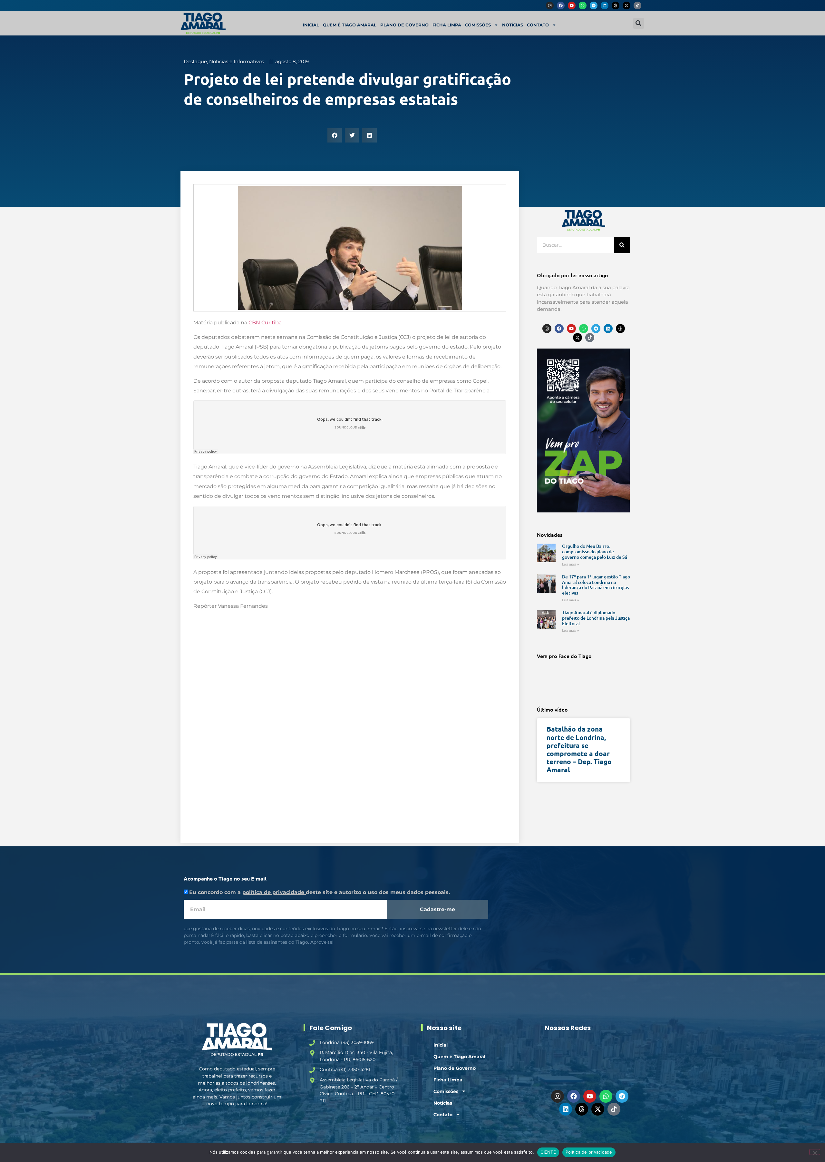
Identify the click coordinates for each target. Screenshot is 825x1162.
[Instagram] (550, 5)
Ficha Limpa (446, 24)
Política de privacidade (589, 1152)
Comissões (478, 24)
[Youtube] (572, 5)
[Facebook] (561, 5)
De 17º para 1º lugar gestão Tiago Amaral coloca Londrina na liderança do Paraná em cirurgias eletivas (596, 585)
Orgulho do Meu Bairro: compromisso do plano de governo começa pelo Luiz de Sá (594, 551)
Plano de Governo (404, 24)
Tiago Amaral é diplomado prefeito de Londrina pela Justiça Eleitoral (596, 617)
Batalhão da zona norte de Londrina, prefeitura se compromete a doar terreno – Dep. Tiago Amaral (579, 749)
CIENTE (548, 1152)
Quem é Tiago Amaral (349, 24)
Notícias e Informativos (236, 61)
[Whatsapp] (583, 5)
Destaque (195, 61)
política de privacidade (274, 892)
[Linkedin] (604, 5)
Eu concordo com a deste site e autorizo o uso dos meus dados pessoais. (319, 892)
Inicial (311, 24)
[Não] (814, 1152)
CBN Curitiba (265, 323)
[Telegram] (593, 5)
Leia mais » (570, 564)
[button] (638, 23)
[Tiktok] (637, 5)
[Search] (622, 245)
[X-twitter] (626, 5)
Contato (538, 24)
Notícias (512, 24)
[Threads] (615, 5)
